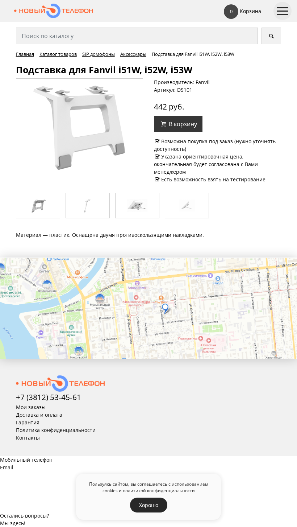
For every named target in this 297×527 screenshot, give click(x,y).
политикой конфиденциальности (159, 490)
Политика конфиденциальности (56, 430)
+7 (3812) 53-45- (44, 397)
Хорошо (148, 505)
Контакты (28, 437)
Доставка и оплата (39, 414)
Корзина (245, 11)
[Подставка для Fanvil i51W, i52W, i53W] (79, 126)
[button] (178, 124)
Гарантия (27, 422)
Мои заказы (31, 407)
